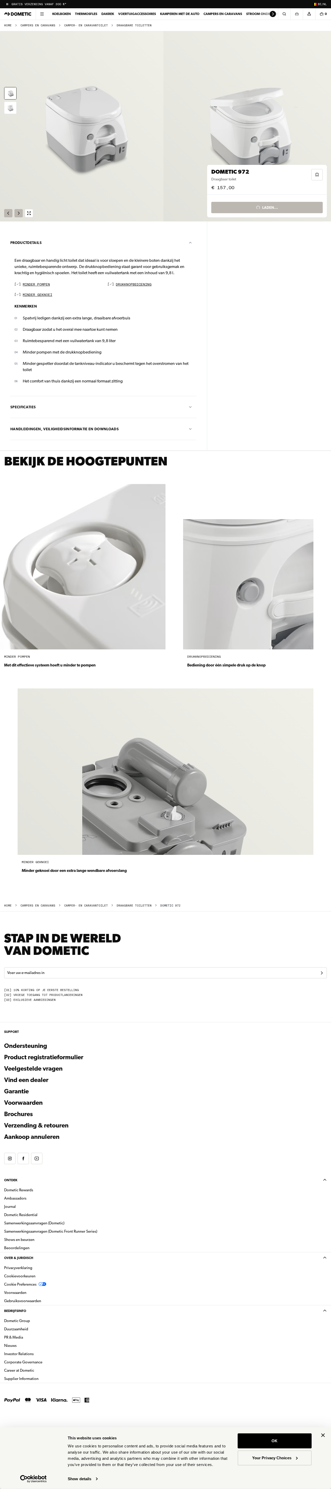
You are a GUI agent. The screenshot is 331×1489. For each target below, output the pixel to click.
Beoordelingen (16, 1248)
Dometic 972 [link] (170, 905)
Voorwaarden (23, 1102)
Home (8, 25)
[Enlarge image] (29, 213)
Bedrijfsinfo (15, 1311)
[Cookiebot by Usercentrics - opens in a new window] (33, 1479)
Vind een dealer (26, 1080)
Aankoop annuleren (31, 1136)
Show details (79, 1479)
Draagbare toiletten (134, 25)
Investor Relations (35, 1353)
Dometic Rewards (18, 1190)
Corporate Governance (39, 1362)
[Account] (309, 14)
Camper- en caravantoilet (86, 25)
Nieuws (26, 1345)
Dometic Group (33, 1320)
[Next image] (248, 126)
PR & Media (30, 1337)
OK (274, 1441)
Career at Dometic (35, 1370)
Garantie (16, 1091)
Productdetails (26, 243)
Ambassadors (15, 1198)
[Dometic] (18, 14)
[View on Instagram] (10, 1158)
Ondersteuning (25, 1045)
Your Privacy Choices (271, 1457)
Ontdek (10, 1180)
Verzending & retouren (36, 1125)
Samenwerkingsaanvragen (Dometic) (34, 1223)
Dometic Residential (37, 1214)
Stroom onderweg (263, 14)
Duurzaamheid (16, 1329)
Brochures (46, 1114)
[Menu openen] (42, 14)
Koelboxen (61, 14)
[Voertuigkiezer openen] (296, 14)
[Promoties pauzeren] (7, 4)
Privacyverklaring (18, 1267)
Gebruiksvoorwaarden (22, 1301)
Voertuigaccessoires (137, 14)
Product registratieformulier (43, 1057)
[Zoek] (284, 14)
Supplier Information (21, 1378)
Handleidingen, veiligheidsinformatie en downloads (64, 429)
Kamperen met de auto (179, 14)
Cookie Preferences (20, 1284)
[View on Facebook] (23, 1158)
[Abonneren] (322, 973)
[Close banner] (323, 1435)
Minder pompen (36, 284)
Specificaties (23, 407)
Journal (10, 1206)
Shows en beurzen (19, 1239)
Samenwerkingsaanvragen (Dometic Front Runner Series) (50, 1231)
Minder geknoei (37, 295)
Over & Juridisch (18, 1258)
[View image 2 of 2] (10, 108)
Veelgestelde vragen (33, 1068)
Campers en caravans (223, 14)
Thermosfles (86, 14)
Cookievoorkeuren (19, 1276)
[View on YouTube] (36, 1158)
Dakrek (107, 14)
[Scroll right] (273, 14)
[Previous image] (83, 126)
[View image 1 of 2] (10, 93)
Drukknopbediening (134, 284)
